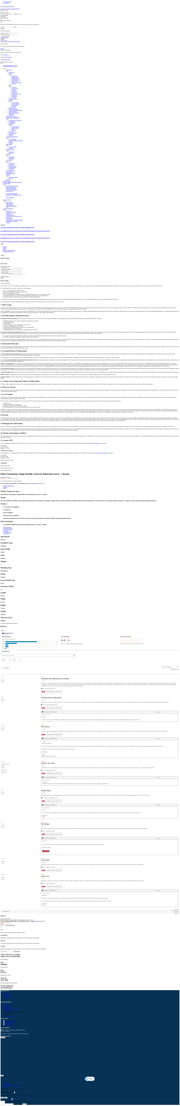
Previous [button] (3, 225)
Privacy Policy (9, 218)
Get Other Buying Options (6, 623)
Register (2, 48)
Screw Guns (14, 81)
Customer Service (7, 199)
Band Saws (14, 87)
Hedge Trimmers (15, 126)
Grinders (11, 100)
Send (2, 277)
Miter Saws (14, 92)
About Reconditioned (11, 212)
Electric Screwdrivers (16, 82)
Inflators (11, 141)
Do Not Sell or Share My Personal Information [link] (13, 1012)
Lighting (8, 154)
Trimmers (11, 124)
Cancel (2, 1097)
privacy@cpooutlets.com (94, 443)
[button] (6, 41)
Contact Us (6, 54)
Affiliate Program (10, 215)
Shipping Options (10, 204)
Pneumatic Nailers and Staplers (16, 140)
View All (14, 83)
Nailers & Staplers (13, 98)
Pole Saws (11, 134)
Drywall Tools (12, 165)
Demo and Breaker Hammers (15, 110)
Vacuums (8, 174)
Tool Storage (9, 144)
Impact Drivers (15, 78)
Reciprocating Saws (16, 93)
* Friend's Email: (4, 272)
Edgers (13, 129)
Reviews (5, 487)
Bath (4, 249)
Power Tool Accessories (11, 116)
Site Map (8, 222)
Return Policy (9, 203)
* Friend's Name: (4, 270)
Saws (10, 85)
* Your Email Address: (6, 269)
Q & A (4, 488)
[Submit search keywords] (18, 14)
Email (15, 26)
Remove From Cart (10, 925)
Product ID (15, 623)
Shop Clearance (6, 181)
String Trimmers (15, 128)
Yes (6, 1097)
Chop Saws (14, 91)
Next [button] (2, 244)
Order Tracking (9, 202)
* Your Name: (4, 267)
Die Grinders (15, 105)
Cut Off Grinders (15, 104)
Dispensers (11, 164)
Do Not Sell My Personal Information (14, 220)
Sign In (2, 39)
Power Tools (9, 69)
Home (4, 246)
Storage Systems (12, 146)
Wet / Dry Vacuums (13, 177)
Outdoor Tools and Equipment (13, 117)
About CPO (9, 211)
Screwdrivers (12, 168)
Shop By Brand (6, 183)
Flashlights (11, 157)
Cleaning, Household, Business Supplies (12, 182)
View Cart (3, 925)
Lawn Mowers (12, 122)
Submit (2, 28)
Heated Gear (12, 152)
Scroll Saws (14, 95)
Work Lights (12, 158)
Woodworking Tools (10, 170)
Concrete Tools (9, 172)
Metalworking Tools (10, 173)
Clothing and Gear (10, 149)
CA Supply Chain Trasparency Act (14, 216)
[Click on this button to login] (90, 18)
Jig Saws (14, 90)
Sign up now (16, 951)
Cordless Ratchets (13, 111)
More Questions (6, 59)
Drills (10, 73)
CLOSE (14, 1092)
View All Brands (10, 197)
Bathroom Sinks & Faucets (9, 250)
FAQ (7, 207)
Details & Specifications (8, 485)
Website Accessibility (8, 1010)
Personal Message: (5, 276)
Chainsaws (11, 131)
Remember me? (5, 36)
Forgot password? (5, 37)
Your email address (18, 1104)
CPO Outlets (6, 3)
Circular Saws (15, 88)
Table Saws (14, 96)
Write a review (15, 478)
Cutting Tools (12, 163)
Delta (2, 477)
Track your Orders (8, 57)
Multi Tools (11, 114)
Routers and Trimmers (14, 112)
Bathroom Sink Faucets (8, 251)
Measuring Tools (12, 167)
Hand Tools (8, 160)
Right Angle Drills (16, 80)
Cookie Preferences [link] (7, 1014)
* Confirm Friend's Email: (6, 273)
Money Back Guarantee (11, 206)
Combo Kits (11, 72)
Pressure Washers (13, 133)
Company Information (8, 208)
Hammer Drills (15, 77)
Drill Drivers (14, 76)
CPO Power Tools (7, 1)
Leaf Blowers (12, 121)
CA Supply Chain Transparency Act (11, 1009)
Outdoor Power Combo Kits (15, 120)
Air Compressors (13, 139)
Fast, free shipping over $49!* (7, 6)
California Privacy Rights (11, 221)
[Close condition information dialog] (1, 927)
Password (3, 34)
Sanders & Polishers (13, 109)
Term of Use (9, 217)
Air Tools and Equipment (11, 136)
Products (5, 247)
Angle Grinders (15, 102)
